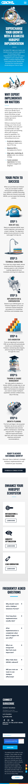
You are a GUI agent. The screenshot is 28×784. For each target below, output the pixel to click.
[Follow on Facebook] (26, 771)
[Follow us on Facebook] (4, 720)
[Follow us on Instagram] (8, 720)
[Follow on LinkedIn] (26, 765)
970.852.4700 (8, 717)
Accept (17, 777)
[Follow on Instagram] (26, 768)
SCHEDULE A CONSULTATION (14, 470)
